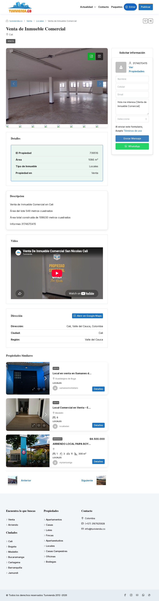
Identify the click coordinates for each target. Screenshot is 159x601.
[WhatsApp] (144, 595)
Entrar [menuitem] (132, 7)
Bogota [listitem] (12, 546)
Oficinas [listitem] (50, 556)
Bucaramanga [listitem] (16, 557)
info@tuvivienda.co (95, 528)
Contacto (103, 6)
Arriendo (57, 439)
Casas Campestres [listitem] (56, 551)
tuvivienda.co (16, 21)
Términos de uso (133, 130)
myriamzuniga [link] (65, 462)
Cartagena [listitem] (14, 562)
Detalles (98, 388)
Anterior (26, 480)
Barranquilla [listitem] (15, 567)
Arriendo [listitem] (13, 524)
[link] (28, 378)
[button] (145, 21)
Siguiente (87, 480)
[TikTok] (150, 595)
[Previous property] (12, 480)
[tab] (91, 56)
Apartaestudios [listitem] (54, 540)
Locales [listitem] (50, 545)
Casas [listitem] (49, 524)
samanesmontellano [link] (68, 388)
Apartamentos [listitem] (54, 519)
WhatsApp (134, 146)
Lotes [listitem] (49, 530)
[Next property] (101, 480)
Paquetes (117, 6)
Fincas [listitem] (49, 535)
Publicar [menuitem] (145, 6)
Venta (29, 21)
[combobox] (132, 119)
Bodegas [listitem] (51, 561)
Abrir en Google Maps (89, 315)
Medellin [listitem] (13, 551)
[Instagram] (132, 595)
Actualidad (86, 6)
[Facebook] (125, 595)
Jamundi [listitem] (13, 572)
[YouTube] (138, 595)
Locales (40, 21)
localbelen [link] (64, 426)
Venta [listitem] (11, 519)
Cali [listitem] (10, 541)
